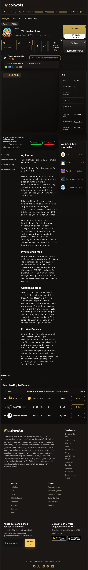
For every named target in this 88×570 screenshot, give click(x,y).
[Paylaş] (44, 46)
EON (15, 398)
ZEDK (68, 155)
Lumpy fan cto (71, 187)
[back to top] (81, 565)
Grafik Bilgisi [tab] (13, 75)
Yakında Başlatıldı (69, 470)
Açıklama (5, 155)
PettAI (68, 171)
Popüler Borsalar (8, 169)
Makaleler (15, 487)
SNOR (68, 163)
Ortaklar (14, 509)
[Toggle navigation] (80, 5)
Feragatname (54, 487)
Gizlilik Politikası (54, 494)
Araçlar (14, 505)
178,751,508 (27, 12)
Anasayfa (5, 18)
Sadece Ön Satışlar (70, 463)
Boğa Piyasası (36, 143)
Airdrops (14, 501)
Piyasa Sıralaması (8, 159)
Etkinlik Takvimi (17, 498)
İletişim (51, 505)
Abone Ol (30, 543)
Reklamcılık (53, 501)
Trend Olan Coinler (70, 441)
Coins (14, 18)
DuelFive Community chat (23, 415)
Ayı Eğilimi (49, 143)
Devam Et (7, 48)
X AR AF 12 (17, 407)
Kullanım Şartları (55, 490)
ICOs (13, 494)
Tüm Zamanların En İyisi (70, 456)
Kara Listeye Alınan (70, 476)
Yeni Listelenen (69, 448)
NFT (12, 490)
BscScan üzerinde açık (15, 63)
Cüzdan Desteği (8, 164)
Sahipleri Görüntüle (35, 63)
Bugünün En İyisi (70, 435)
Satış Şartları (53, 498)
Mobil (13, 512)
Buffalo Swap (71, 179)
